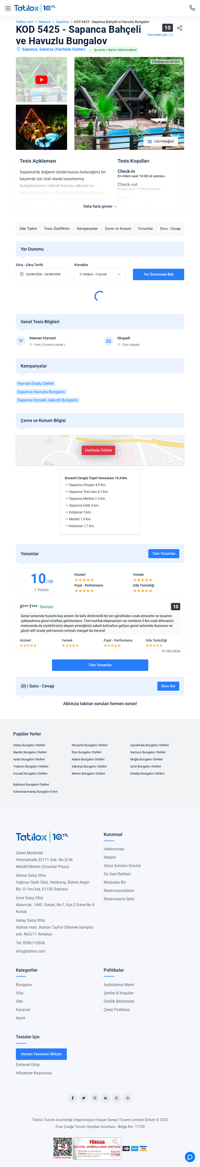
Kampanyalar (87, 228)
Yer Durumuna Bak (159, 274)
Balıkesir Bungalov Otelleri (31, 784)
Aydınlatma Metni (119, 984)
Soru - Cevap (170, 228)
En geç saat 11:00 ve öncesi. (139, 189)
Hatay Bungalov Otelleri (29, 745)
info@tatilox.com (30, 951)
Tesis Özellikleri (57, 228)
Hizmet (80, 575)
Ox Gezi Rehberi (117, 874)
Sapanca (62, 22)
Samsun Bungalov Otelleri (148, 752)
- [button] (93, 274)
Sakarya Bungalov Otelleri (89, 766)
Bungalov (24, 984)
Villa (19, 993)
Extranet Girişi (28, 1064)
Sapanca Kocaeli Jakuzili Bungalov (47, 400)
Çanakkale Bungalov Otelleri (149, 745)
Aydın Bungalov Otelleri (29, 759)
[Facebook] (72, 1098)
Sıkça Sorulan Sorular (122, 865)
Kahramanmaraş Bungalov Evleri (35, 791)
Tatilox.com (24, 22)
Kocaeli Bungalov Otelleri (30, 773)
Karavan (23, 1009)
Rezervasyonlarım (119, 890)
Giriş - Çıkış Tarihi (29, 265)
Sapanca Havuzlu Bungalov (41, 391)
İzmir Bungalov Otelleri (145, 766)
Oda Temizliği (143, 585)
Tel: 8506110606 (30, 943)
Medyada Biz (115, 882)
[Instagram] (94, 1098)
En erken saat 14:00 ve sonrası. (142, 176)
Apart (20, 1018)
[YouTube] (127, 1098)
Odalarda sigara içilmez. (136, 202)
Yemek (138, 575)
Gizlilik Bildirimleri (119, 1001)
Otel (19, 1001)
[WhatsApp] (116, 1098)
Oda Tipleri (28, 228)
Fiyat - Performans (88, 585)
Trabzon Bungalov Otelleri (30, 766)
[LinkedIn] (105, 1098)
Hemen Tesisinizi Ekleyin (41, 1054)
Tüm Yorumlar (163, 553)
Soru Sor (168, 686)
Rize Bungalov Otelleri (86, 752)
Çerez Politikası (117, 1009)
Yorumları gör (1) (160, 35)
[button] (8, 8)
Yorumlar (145, 228)
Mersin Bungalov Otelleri (88, 773)
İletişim (110, 857)
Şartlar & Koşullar (119, 993)
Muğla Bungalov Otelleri (146, 759)
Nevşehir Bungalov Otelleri (90, 745)
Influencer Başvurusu (34, 1073)
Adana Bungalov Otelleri (88, 759)
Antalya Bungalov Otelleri (147, 773)
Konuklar (81, 265)
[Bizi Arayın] (192, 8)
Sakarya (44, 22)
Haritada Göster (70, 49)
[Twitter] (83, 1098)
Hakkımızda (114, 849)
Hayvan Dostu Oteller (35, 383)
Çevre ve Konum (118, 228)
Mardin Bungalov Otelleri (30, 752)
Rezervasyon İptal (119, 899)
